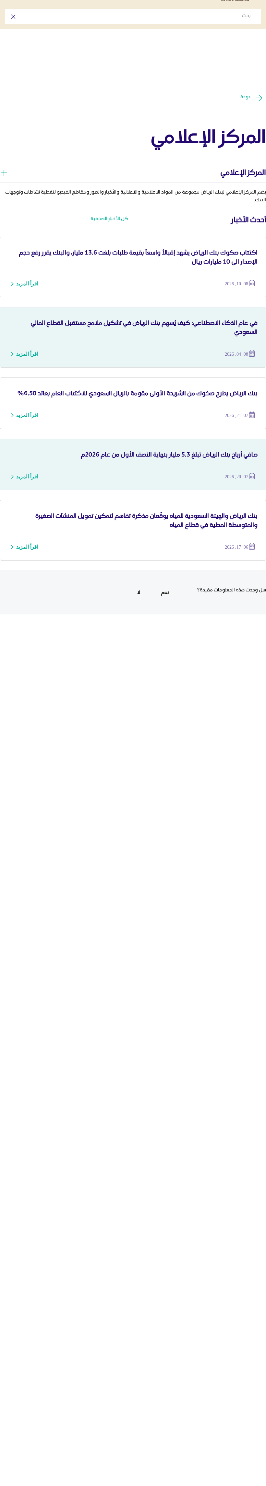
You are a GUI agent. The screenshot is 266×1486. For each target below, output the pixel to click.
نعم (165, 592)
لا (138, 592)
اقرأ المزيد (27, 283)
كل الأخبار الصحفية (109, 218)
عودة (246, 96)
